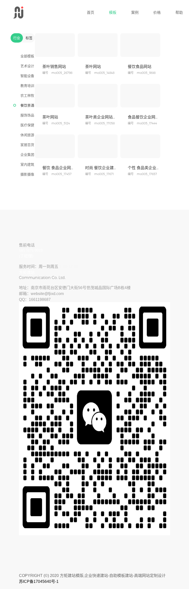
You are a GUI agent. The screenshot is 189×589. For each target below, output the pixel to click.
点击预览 (46, 52)
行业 (16, 38)
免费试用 (63, 52)
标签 (29, 38)
